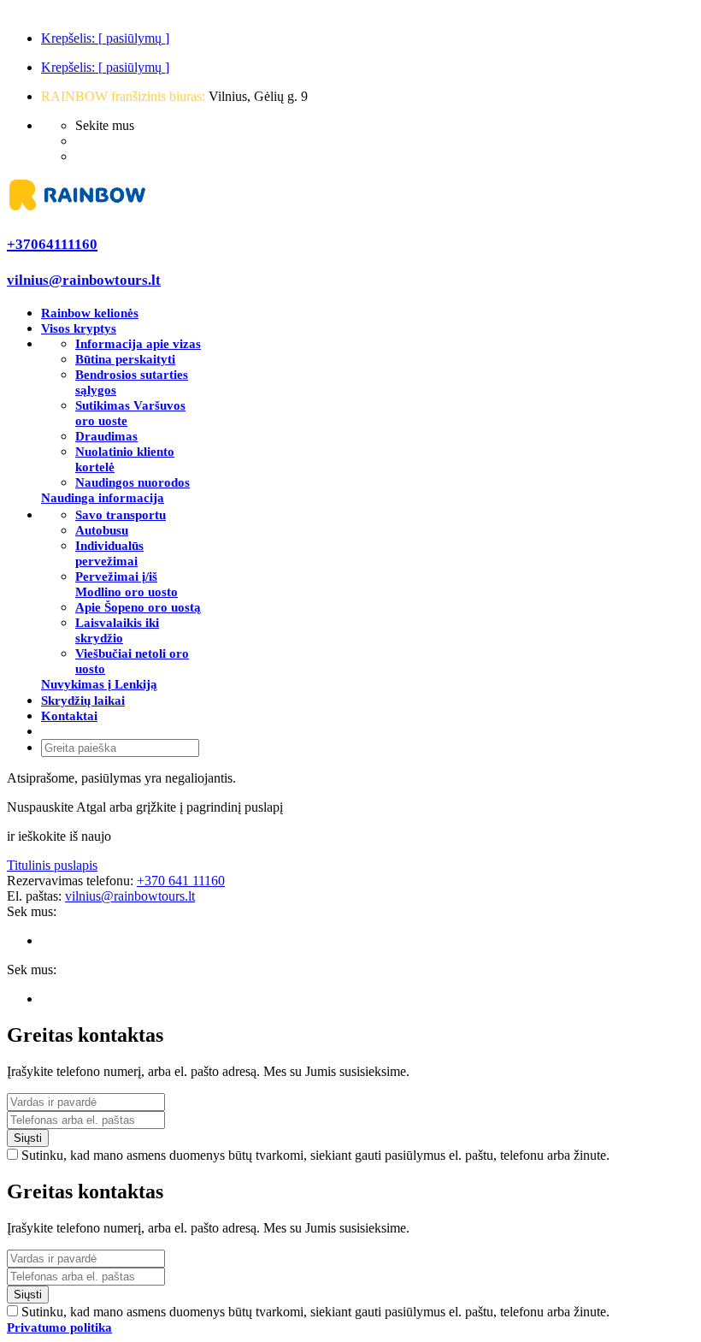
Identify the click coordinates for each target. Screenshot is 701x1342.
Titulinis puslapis (52, 865)
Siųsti (28, 1138)
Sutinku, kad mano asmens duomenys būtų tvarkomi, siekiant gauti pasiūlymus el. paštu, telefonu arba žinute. (315, 1155)
